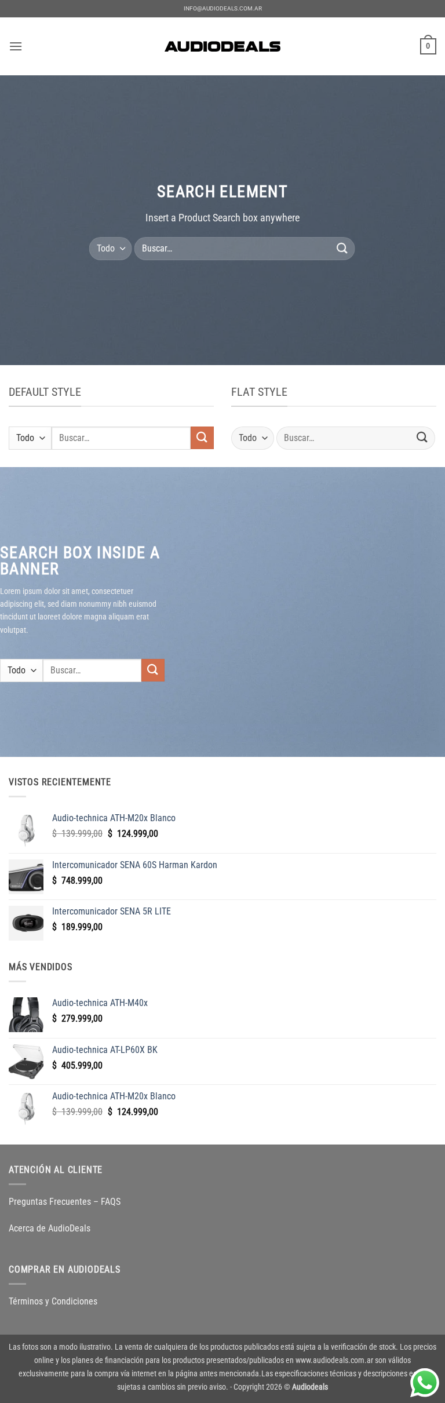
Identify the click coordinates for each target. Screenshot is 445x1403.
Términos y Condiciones (53, 1301)
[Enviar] (341, 248)
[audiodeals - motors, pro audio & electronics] (222, 46)
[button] (16, 46)
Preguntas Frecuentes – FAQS (65, 1201)
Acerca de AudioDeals (49, 1228)
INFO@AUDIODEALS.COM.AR (223, 8)
